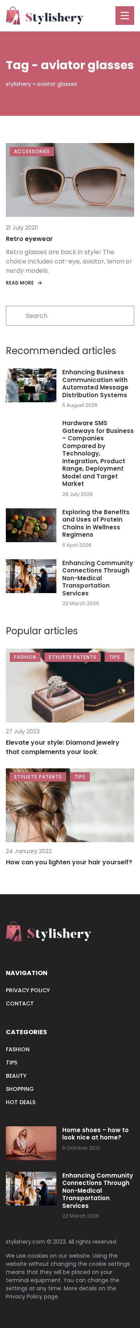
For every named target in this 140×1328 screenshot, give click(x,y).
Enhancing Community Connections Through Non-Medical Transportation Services (97, 578)
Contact (20, 1003)
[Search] (15, 315)
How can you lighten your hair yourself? (69, 862)
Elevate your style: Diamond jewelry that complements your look (62, 747)
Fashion (18, 1049)
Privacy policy (28, 990)
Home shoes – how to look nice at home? (95, 1133)
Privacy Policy (24, 1296)
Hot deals (20, 1102)
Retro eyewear (29, 238)
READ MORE (20, 282)
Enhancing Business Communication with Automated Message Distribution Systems (95, 383)
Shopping (20, 1089)
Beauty (16, 1076)
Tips (11, 1062)
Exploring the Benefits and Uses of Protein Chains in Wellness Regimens (96, 523)
